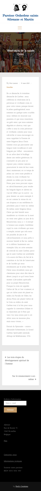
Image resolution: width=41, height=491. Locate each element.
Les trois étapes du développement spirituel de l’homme (17, 360)
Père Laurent (13, 83)
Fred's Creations (22, 486)
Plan (5, 441)
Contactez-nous (10, 455)
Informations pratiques (13, 461)
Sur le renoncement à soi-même (24, 378)
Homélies (10, 87)
